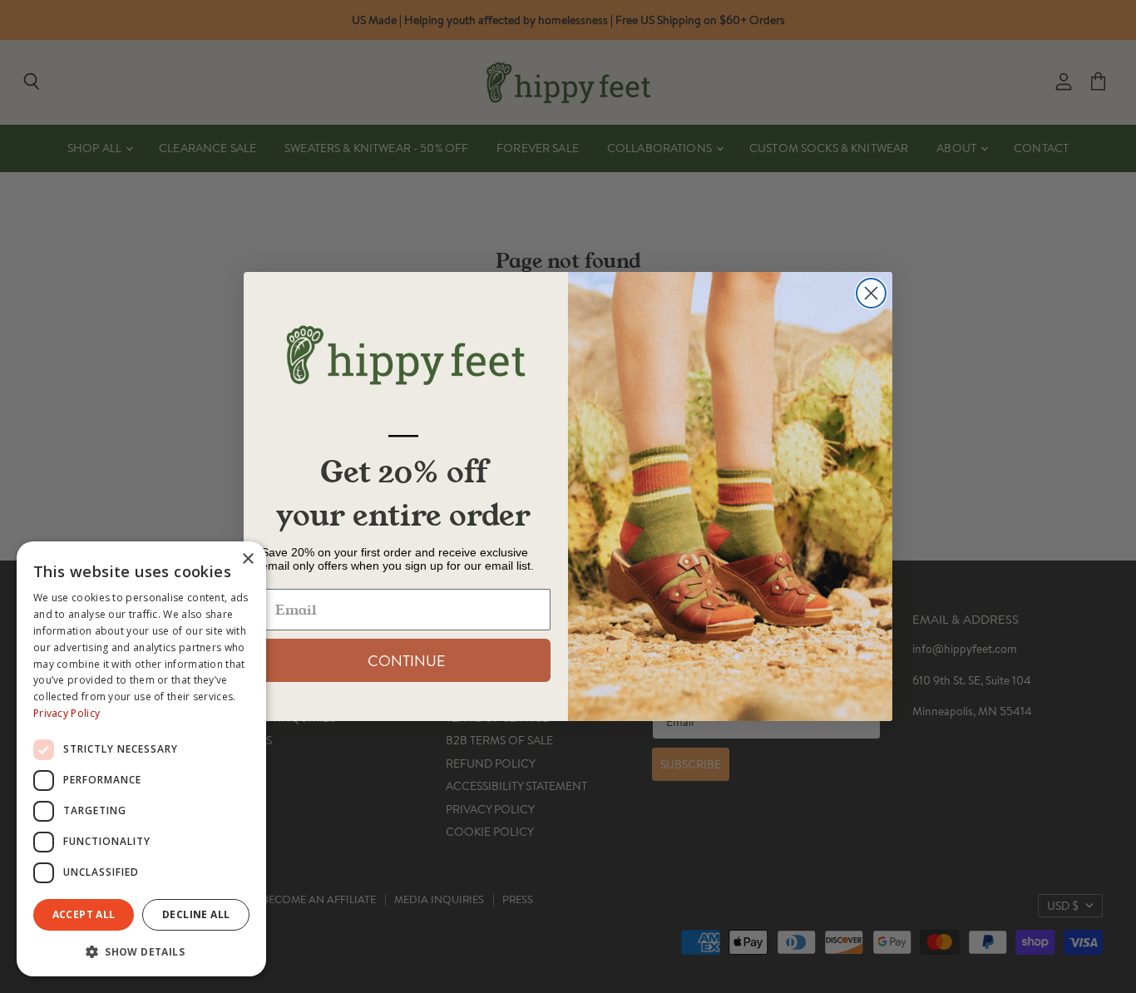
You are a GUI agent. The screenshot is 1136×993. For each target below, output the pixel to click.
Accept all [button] (84, 914)
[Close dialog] (871, 293)
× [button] (247, 559)
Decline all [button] (196, 914)
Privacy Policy (66, 713)
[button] (141, 950)
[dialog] (141, 758)
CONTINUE (406, 660)
